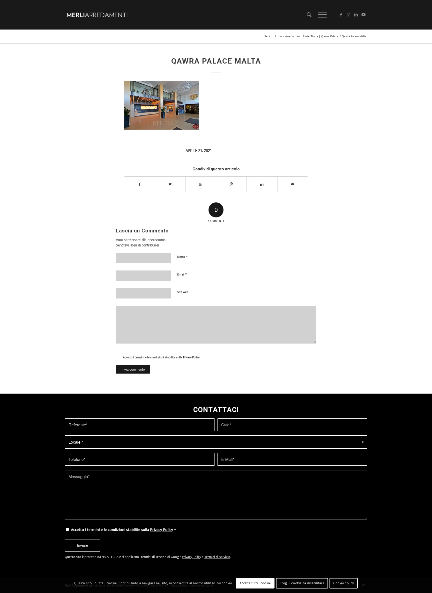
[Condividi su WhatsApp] (201, 184)
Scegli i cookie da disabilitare (302, 583)
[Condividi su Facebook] (139, 184)
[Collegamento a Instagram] (348, 14)
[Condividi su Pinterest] (231, 184)
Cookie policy (343, 583)
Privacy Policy (191, 357)
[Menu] (321, 15)
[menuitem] (309, 15)
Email (182, 274)
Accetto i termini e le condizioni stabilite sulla (161, 357)
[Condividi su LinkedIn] (262, 184)
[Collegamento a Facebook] (341, 14)
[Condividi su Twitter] (170, 184)
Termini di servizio (217, 557)
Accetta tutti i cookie (255, 583)
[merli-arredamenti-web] (97, 15)
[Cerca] (309, 15)
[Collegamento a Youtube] (363, 14)
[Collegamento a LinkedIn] (356, 14)
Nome (182, 256)
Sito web (182, 292)
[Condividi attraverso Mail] (293, 184)
